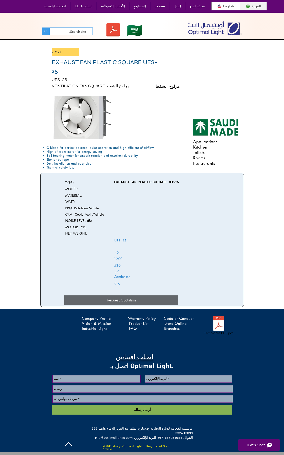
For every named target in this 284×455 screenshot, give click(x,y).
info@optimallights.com (114, 437)
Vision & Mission (105, 323)
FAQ (146, 328)
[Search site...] (46, 31)
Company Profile (105, 318)
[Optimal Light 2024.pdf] (113, 30)
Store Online (175, 323)
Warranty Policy (146, 318)
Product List (147, 323)
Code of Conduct (178, 318)
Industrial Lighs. (105, 328)
